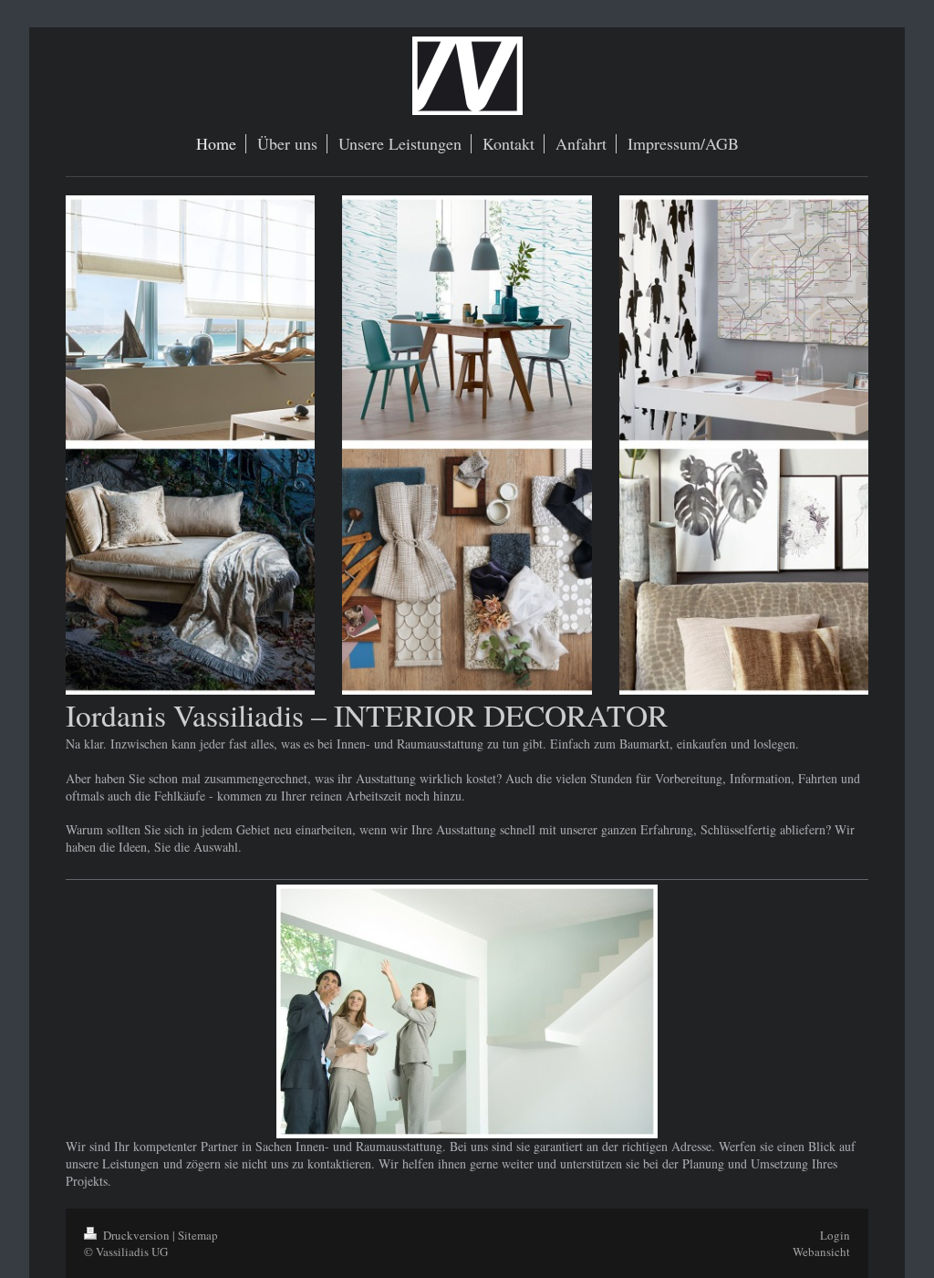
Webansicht (821, 1251)
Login (835, 1235)
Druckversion (136, 1235)
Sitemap (198, 1235)
